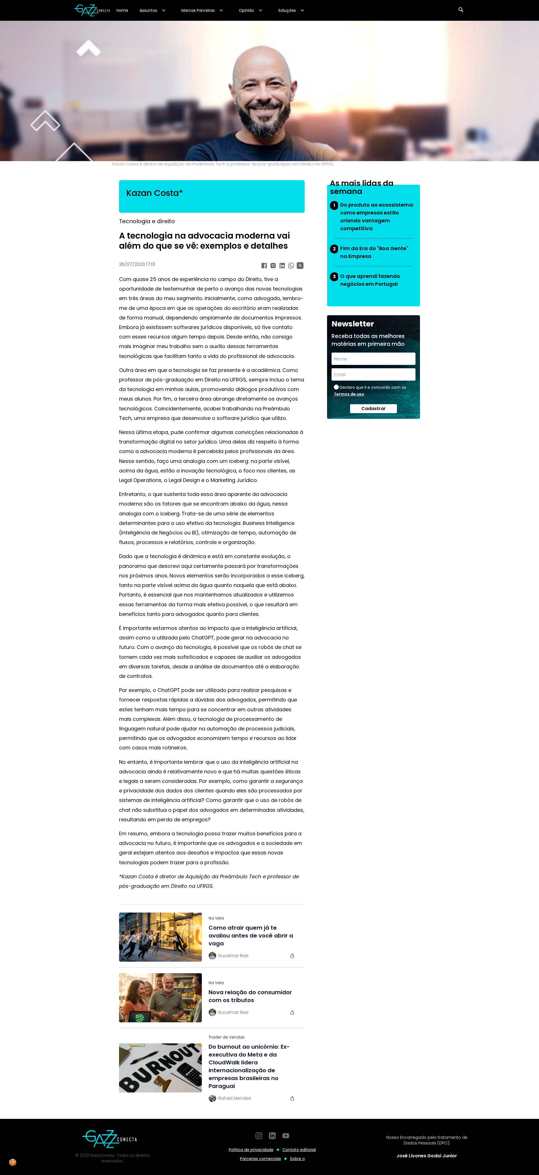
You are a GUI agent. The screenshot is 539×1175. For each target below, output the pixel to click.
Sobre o (297, 1159)
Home (122, 10)
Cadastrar (373, 408)
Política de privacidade (251, 1150)
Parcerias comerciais (260, 1159)
